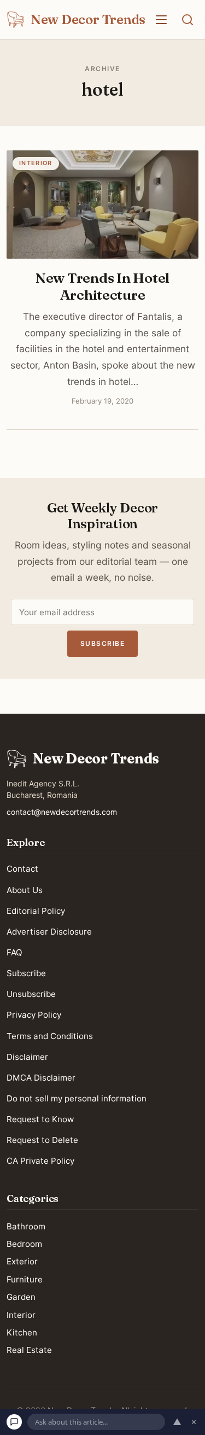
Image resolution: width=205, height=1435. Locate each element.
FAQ (14, 952)
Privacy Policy (34, 1015)
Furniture (25, 1279)
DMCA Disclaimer (41, 1077)
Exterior (22, 1261)
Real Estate (29, 1350)
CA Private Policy (40, 1161)
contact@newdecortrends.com (62, 811)
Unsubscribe (31, 994)
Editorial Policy (36, 911)
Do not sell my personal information (77, 1098)
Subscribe (102, 643)
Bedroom (24, 1244)
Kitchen (22, 1332)
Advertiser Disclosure (49, 931)
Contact (22, 869)
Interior (21, 1314)
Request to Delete (42, 1140)
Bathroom (26, 1226)
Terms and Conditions (50, 1035)
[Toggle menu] (161, 20)
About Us (25, 889)
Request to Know (40, 1119)
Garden (21, 1297)
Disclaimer (27, 1057)
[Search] (187, 20)
